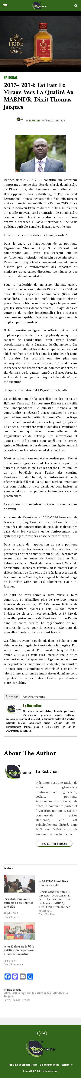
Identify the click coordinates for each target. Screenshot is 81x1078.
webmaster (67, 1064)
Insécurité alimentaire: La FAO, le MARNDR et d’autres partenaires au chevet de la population (19, 950)
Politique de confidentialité (23, 1064)
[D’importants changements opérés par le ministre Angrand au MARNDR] (19, 884)
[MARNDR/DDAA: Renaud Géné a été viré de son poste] (56, 895)
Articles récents (34, 697)
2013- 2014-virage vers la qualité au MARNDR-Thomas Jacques (36, 995)
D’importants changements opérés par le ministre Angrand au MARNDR (18, 902)
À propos (12, 697)
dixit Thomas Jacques (17, 1000)
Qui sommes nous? (49, 1064)
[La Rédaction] (13, 711)
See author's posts (54, 843)
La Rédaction (35, 120)
